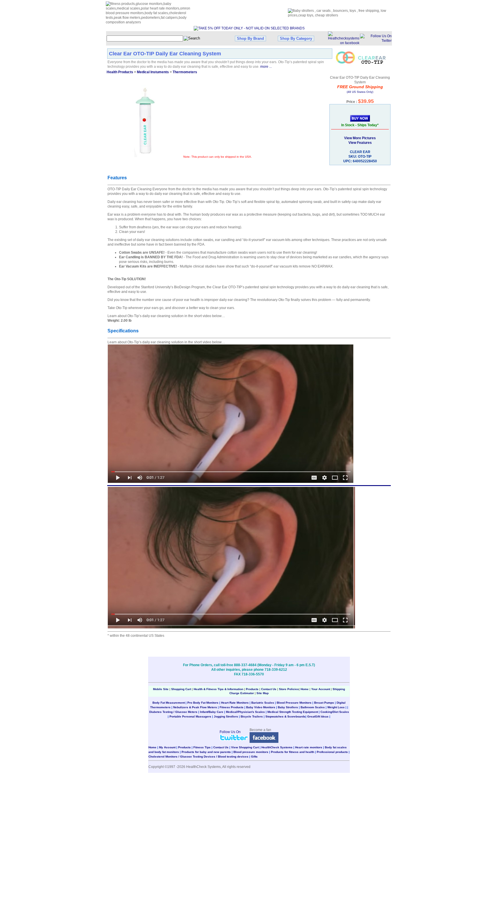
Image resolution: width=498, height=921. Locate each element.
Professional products (332, 752)
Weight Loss (336, 707)
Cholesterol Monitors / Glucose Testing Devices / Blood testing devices (198, 756)
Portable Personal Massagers (190, 716)
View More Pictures (360, 138)
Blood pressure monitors (250, 752)
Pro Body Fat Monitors (202, 702)
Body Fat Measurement (168, 702)
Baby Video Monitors (260, 707)
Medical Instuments (153, 72)
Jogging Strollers (226, 716)
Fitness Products (232, 707)
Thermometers (185, 72)
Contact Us (268, 689)
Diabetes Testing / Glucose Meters (173, 711)
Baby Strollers (288, 707)
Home (305, 689)
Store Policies (289, 689)
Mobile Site (161, 689)
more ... (266, 67)
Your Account (320, 689)
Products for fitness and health (292, 752)
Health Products (120, 72)
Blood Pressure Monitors (294, 702)
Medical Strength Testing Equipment (292, 711)
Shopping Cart (181, 689)
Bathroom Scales (313, 707)
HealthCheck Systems (277, 747)
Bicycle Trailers (252, 716)
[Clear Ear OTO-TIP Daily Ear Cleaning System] (145, 121)
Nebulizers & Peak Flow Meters (195, 707)
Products (252, 689)
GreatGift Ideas (318, 716)
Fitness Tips (202, 747)
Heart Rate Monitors (235, 702)
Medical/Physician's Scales (245, 711)
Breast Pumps (324, 702)
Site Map (262, 693)
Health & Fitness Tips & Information (218, 689)
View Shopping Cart (245, 747)
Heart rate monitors (308, 747)
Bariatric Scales (262, 702)
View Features (360, 143)
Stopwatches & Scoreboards (285, 716)
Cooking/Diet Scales (334, 711)
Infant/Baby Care (211, 711)
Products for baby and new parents (206, 752)
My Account (167, 747)
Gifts (254, 756)
